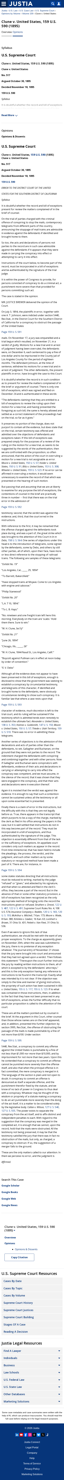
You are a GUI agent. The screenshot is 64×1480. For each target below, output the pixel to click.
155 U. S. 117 (25, 989)
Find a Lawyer (12, 1351)
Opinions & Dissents (13, 136)
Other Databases (14, 1394)
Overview (6, 32)
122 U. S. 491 (16, 908)
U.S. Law (13, 10)
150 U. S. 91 (15, 466)
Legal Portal (32, 1447)
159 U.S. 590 (38, 154)
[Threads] (34, 1435)
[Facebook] (25, 1435)
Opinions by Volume (10, 13)
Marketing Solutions (16, 1401)
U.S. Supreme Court (44, 10)
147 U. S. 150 (46, 725)
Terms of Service (32, 1463)
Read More (7, 115)
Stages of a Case (14, 1324)
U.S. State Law (13, 1387)
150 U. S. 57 (32, 463)
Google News (9, 1205)
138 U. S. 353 (8, 725)
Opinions (18, 32)
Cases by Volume (14, 1295)
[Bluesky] (38, 1435)
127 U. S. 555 (8, 1110)
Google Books (9, 1192)
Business (9, 1365)
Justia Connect (32, 1442)
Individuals (10, 1358)
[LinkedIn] (17, 1435)
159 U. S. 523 (35, 470)
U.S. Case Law (26, 10)
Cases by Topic (13, 1288)
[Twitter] (43, 1435)
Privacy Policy (32, 1469)
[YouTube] (21, 1435)
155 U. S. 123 (40, 989)
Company (32, 1453)
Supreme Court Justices (18, 1310)
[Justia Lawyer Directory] (47, 1435)
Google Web (8, 1198)
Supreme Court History (18, 1303)
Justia (4, 10)
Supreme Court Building (19, 1317)
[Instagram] (30, 1435)
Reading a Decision (16, 1331)
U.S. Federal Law (14, 1379)
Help (32, 1458)
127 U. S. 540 (52, 1107)
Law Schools (11, 1372)
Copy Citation (19, 1257)
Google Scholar (10, 1185)
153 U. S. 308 (51, 466)
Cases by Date (13, 1281)
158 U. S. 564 (15, 540)
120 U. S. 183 (50, 911)
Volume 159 (27, 13)
